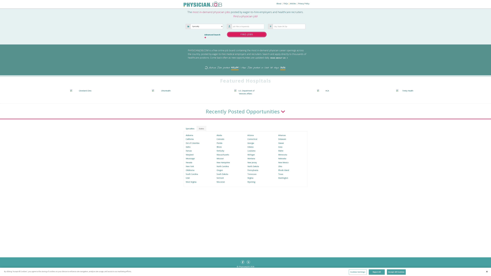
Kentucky (220, 151)
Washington (283, 178)
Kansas (189, 151)
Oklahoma (190, 170)
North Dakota (253, 166)
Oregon (220, 170)
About (278, 3)
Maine (280, 151)
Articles (293, 3)
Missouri (220, 158)
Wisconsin (221, 182)
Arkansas (282, 135)
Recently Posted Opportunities (243, 111)
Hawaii (281, 143)
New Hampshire (223, 162)
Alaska (219, 135)
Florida (219, 143)
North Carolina (223, 166)
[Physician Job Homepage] (202, 5)
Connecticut (252, 139)
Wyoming (251, 182)
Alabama (189, 135)
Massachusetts (223, 154)
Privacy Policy (303, 3)
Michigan (251, 154)
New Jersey (252, 162)
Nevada (189, 162)
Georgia (250, 143)
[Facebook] (242, 262)
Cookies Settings (357, 272)
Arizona (250, 135)
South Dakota (222, 174)
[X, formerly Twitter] (248, 262)
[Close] (487, 271)
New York (190, 166)
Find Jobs (247, 34)
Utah (188, 178)
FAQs (285, 3)
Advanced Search (212, 34)
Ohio (280, 166)
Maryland (189, 154)
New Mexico (283, 162)
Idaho (188, 147)
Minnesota (282, 154)
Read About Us (278, 58)
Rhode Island (283, 170)
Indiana (250, 147)
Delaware (282, 139)
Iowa (280, 147)
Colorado (220, 139)
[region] (245, 272)
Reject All (377, 272)
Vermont (220, 178)
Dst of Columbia (192, 143)
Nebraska (282, 158)
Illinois (219, 147)
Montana (251, 158)
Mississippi (190, 158)
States (201, 128)
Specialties (190, 128)
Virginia (250, 178)
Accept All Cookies (396, 272)
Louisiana (251, 151)
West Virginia (191, 182)
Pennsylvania (252, 170)
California (190, 139)
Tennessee (251, 174)
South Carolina (192, 174)
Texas (280, 174)
